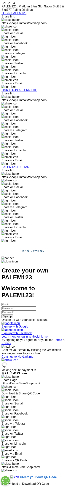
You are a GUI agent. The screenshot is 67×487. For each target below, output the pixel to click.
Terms (58, 339)
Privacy (6, 343)
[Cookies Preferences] (5, 480)
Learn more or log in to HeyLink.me (24, 336)
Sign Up (7, 316)
